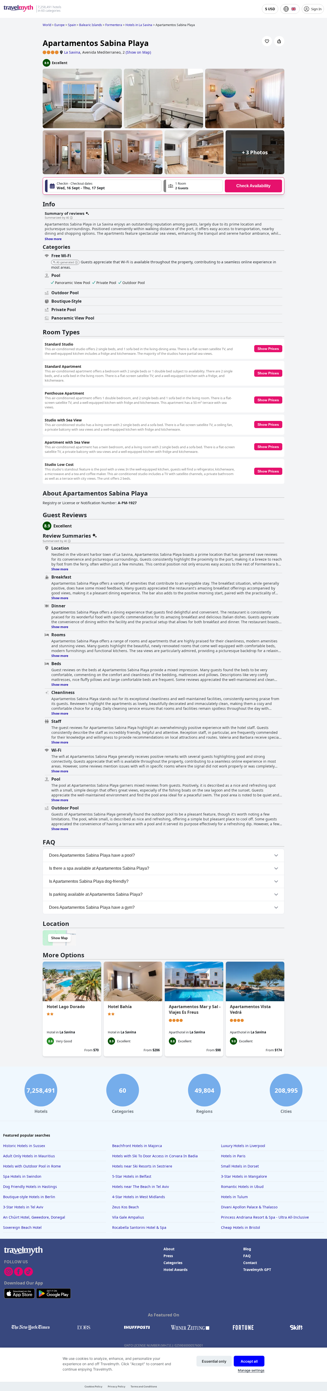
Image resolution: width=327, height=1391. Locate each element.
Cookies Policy (93, 1386)
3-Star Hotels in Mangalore (244, 1176)
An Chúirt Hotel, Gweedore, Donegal (34, 1217)
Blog (247, 1248)
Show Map (59, 938)
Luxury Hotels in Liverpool (243, 1145)
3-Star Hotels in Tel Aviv (23, 1207)
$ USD (270, 9)
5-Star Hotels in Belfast (131, 1176)
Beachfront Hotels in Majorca (137, 1145)
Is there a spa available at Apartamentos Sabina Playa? (99, 868)
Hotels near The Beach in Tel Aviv (140, 1186)
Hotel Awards (176, 1269)
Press (168, 1255)
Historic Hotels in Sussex (24, 1145)
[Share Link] (279, 41)
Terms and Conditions (144, 1386)
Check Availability (253, 186)
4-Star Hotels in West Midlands (138, 1196)
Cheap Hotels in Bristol (240, 1227)
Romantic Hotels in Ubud (242, 1186)
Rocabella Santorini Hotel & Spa (139, 1227)
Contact (250, 1262)
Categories (173, 1262)
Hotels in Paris (233, 1155)
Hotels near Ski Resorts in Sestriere (142, 1166)
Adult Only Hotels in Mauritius (29, 1155)
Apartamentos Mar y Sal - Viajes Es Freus (194, 1009)
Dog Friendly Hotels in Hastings (30, 1186)
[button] (193, 186)
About (169, 1248)
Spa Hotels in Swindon (22, 1176)
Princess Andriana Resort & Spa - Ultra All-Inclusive (265, 1217)
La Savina (72, 52)
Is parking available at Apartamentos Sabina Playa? (96, 894)
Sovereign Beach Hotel (22, 1227)
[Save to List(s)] (267, 41)
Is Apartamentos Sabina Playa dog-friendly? (89, 881)
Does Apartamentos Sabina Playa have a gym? (92, 907)
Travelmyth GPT (257, 1269)
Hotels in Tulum (234, 1196)
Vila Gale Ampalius (128, 1217)
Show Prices (268, 349)
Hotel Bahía (120, 1006)
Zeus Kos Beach (125, 1207)
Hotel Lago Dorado (66, 1006)
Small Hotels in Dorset (240, 1166)
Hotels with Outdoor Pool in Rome (32, 1166)
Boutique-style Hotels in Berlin (29, 1196)
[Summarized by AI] (71, 218)
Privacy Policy (116, 1386)
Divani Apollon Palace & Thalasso (249, 1207)
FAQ (247, 1255)
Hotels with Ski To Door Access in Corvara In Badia (155, 1155)
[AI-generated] (76, 262)
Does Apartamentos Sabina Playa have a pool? (92, 855)
